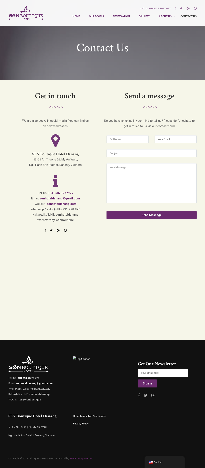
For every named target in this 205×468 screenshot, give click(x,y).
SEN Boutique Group (81, 458)
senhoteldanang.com (61, 204)
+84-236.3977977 (60, 193)
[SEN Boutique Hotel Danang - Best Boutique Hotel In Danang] (25, 14)
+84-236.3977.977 (159, 8)
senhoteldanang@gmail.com (60, 198)
